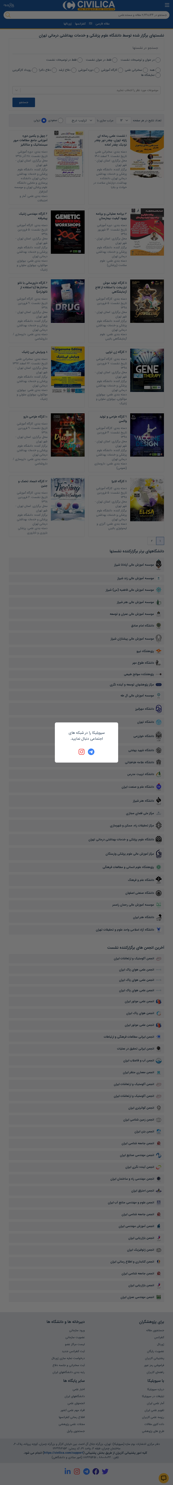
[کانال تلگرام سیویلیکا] (91, 751)
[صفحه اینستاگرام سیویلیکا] (81, 751)
